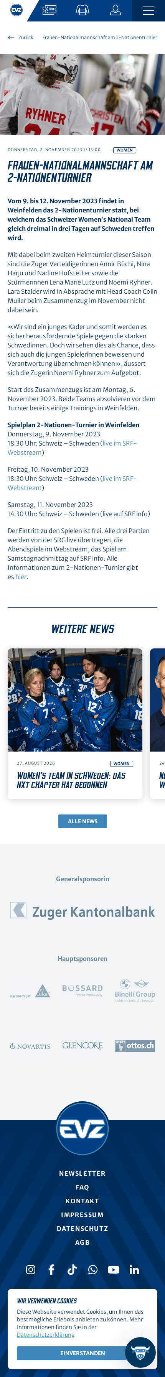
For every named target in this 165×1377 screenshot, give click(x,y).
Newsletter (82, 1173)
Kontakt (82, 1201)
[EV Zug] (82, 1129)
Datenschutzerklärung (45, 1334)
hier (20, 577)
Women (125, 150)
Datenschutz (83, 1228)
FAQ (82, 1187)
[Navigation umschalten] (148, 10)
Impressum (82, 1215)
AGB (82, 1242)
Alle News (82, 821)
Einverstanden (82, 1353)
